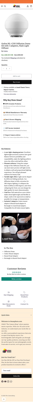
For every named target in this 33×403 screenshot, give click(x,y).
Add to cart (16, 76)
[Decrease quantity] (3, 68)
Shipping (13, 58)
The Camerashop (10, 395)
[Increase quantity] (10, 68)
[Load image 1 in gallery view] (16, 25)
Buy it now (16, 82)
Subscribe (16, 376)
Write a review (16, 279)
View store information (10, 94)
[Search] (6, 6)
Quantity (4, 65)
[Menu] (2, 6)
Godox (6, 51)
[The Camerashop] (17, 6)
